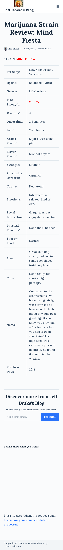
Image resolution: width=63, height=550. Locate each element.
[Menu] (58, 6)
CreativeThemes (12, 546)
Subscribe (50, 416)
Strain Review (45, 49)
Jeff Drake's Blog (19, 10)
